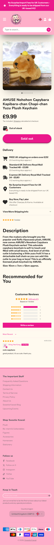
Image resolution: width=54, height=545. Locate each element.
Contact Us (8, 389)
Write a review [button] (27, 325)
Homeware (8, 440)
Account (45, 19)
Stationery (7, 444)
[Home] (16, 19)
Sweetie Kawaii (30, 540)
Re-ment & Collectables (13, 429)
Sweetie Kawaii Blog (12, 405)
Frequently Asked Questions (15, 381)
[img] (8, 341)
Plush (5, 425)
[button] (8, 220)
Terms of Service (10, 393)
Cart (49, 19)
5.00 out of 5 (33, 299)
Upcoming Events (10, 409)
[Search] (49, 30)
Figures (6, 432)
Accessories (8, 436)
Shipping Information (12, 385)
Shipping (17, 121)
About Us (7, 401)
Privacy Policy (9, 397)
